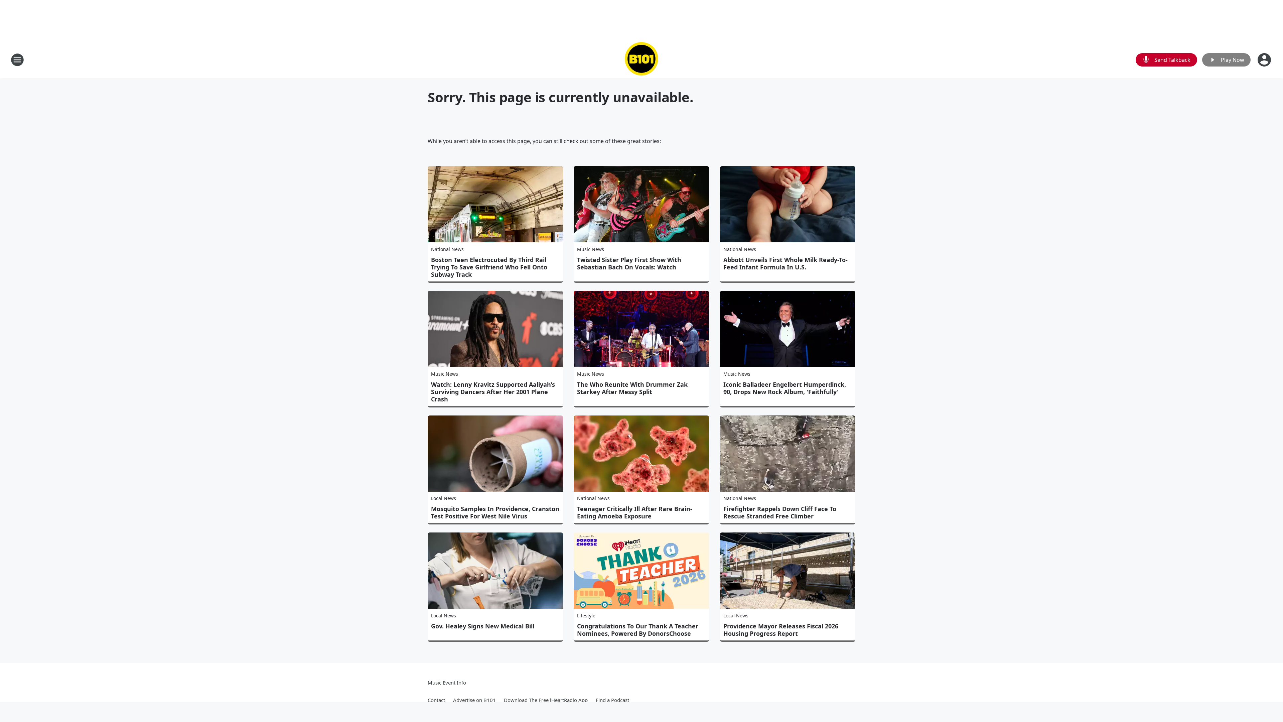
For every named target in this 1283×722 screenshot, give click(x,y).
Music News (590, 249)
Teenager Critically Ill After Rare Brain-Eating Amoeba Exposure (634, 512)
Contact (436, 700)
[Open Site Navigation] (17, 60)
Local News (443, 498)
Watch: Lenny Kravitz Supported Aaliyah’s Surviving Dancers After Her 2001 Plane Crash (493, 392)
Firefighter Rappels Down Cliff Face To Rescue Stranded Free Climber (779, 512)
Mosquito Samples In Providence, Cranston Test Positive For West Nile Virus (495, 512)
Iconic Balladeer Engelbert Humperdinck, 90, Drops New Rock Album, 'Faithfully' (784, 388)
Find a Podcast (612, 700)
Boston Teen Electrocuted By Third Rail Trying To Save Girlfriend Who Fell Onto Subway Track (489, 267)
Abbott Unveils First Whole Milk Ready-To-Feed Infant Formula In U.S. (785, 263)
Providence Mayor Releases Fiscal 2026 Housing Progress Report (780, 629)
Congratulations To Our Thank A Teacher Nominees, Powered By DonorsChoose (637, 629)
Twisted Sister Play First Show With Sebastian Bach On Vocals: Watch (629, 263)
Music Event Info (447, 682)
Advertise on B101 (474, 700)
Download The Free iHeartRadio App (546, 700)
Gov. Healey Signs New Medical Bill (482, 626)
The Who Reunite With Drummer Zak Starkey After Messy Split (632, 388)
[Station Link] (641, 59)
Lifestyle (586, 615)
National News (447, 249)
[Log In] (1265, 60)
